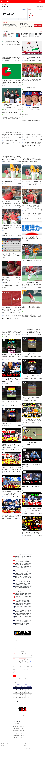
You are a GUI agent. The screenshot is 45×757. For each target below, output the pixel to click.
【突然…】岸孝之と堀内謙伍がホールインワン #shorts (11, 402)
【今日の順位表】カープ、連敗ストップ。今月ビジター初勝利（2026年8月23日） (11, 255)
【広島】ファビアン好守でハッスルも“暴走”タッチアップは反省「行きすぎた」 (31, 307)
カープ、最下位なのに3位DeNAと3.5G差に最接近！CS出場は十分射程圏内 (31, 108)
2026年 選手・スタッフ (18, 723)
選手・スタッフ (16, 645)
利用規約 (3, 745)
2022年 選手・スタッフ (18, 733)
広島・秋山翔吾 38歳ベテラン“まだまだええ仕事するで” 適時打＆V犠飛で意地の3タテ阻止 (32, 136)
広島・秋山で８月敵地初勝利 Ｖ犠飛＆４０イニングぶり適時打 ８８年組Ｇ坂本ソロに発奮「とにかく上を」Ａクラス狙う (32, 207)
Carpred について (5, 743)
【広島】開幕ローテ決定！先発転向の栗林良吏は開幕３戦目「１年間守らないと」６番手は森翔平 (23, 564)
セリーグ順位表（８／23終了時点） (31, 87)
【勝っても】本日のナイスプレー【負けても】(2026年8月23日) (32, 443)
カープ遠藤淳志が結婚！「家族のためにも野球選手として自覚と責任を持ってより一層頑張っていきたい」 (23, 594)
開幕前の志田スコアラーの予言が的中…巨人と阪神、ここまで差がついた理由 (31, 533)
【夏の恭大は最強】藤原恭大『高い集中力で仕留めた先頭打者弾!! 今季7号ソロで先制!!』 (32, 510)
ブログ (14, 643)
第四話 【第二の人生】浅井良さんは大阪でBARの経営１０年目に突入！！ (23, 557)
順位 (14, 18)
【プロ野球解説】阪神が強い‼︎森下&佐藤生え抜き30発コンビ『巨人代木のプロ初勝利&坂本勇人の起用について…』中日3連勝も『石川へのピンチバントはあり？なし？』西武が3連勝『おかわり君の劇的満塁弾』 (31, 421)
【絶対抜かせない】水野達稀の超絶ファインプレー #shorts (32, 398)
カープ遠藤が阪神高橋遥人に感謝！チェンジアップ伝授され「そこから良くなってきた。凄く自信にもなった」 (11, 106)
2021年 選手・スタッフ (18, 735)
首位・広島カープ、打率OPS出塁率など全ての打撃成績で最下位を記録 (23, 567)
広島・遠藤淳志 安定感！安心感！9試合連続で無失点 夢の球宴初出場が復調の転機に (11, 134)
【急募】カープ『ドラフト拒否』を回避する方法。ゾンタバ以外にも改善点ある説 (32, 81)
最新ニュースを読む (37, 25)
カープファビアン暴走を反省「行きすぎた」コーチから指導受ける (11, 180)
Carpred (6, 1)
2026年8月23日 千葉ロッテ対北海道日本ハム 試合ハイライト (31, 465)
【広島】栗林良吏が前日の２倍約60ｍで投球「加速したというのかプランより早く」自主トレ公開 (23, 614)
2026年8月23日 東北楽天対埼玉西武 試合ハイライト (31, 487)
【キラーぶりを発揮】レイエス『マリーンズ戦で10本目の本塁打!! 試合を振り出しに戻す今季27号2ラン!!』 (11, 493)
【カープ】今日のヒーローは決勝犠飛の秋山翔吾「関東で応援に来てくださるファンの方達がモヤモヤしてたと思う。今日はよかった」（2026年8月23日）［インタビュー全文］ (11, 309)
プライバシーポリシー (5, 747)
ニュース (15, 640)
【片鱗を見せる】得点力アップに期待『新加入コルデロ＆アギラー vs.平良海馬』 (23, 571)
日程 (6, 18)
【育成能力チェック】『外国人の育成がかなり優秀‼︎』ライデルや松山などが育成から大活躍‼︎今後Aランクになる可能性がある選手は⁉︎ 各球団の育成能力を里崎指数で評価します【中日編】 (11, 516)
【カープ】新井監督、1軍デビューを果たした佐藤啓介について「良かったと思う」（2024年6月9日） (23, 584)
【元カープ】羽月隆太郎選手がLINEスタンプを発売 (31, 58)
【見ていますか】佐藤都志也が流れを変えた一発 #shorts (32, 376)
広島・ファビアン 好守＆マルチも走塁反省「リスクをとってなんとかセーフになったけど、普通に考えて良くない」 (32, 183)
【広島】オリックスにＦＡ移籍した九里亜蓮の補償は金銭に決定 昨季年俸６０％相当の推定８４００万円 (23, 574)
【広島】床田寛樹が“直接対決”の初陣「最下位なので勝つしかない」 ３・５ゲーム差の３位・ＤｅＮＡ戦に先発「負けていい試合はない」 (11, 59)
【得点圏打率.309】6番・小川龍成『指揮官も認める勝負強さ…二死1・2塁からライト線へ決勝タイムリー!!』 (11, 446)
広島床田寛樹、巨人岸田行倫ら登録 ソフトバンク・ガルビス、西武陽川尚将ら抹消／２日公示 (23, 581)
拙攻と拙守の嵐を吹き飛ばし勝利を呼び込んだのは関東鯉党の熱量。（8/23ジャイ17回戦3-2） (32, 238)
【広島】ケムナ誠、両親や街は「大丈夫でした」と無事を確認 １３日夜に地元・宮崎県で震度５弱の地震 (23, 561)
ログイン (42, 1)
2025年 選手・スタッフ (18, 726)
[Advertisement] (22, 545)
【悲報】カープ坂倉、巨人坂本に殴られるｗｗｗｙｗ (32, 261)
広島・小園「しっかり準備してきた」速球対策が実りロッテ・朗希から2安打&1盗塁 (23, 577)
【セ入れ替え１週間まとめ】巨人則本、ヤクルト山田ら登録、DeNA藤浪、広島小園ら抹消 (11, 82)
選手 (22, 18)
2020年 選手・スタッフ (18, 737)
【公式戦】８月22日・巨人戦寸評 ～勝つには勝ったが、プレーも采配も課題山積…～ (32, 215)
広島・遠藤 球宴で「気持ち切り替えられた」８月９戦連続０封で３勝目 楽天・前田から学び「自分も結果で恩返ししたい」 (11, 203)
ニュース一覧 (40, 31)
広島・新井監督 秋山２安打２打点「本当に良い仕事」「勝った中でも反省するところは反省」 (11, 227)
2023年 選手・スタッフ (18, 730)
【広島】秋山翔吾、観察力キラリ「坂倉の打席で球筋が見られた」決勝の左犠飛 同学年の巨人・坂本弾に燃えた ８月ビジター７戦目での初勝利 (32, 160)
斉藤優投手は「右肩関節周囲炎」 (10, 112)
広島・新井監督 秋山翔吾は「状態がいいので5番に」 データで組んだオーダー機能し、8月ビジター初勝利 (11, 158)
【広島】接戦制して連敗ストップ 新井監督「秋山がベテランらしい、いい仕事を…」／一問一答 (11, 279)
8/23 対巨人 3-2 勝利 (8, 233)
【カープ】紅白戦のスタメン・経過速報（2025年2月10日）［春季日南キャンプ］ (23, 601)
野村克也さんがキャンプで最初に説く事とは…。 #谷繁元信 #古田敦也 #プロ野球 (23, 587)
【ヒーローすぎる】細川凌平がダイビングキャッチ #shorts (32, 354)
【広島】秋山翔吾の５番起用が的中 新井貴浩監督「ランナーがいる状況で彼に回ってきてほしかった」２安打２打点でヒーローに (11, 333)
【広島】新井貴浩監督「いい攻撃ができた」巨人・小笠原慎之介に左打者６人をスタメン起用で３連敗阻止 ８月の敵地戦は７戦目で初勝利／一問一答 (32, 331)
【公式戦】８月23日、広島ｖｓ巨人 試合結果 (11, 286)
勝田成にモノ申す (26, 114)
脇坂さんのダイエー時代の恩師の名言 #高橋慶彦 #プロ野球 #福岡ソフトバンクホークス (11, 356)
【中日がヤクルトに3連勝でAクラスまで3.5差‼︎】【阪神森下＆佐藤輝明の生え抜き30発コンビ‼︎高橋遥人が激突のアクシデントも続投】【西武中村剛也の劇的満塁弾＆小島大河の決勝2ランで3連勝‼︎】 (11, 380)
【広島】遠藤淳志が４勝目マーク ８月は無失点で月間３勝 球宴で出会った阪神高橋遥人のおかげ (32, 284)
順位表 (24, 747)
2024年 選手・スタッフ (18, 728)
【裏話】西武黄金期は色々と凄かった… (11, 424)
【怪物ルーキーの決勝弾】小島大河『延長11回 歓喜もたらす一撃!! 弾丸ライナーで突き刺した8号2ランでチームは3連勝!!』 (11, 469)
